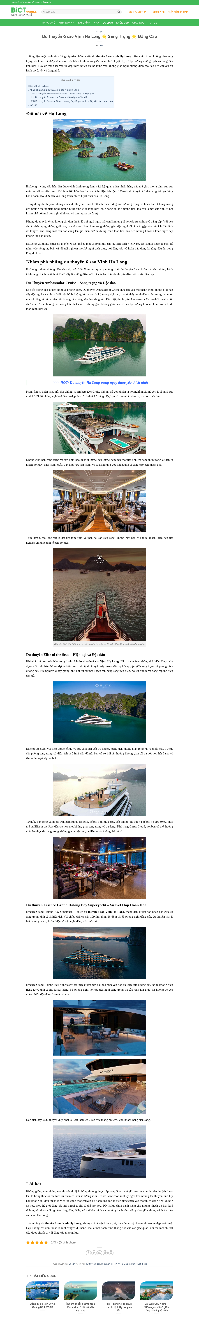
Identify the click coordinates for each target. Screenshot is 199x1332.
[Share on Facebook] (88, 1252)
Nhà (96, 22)
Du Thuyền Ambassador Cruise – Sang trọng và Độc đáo (62, 93)
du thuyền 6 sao (93, 1264)
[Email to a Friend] (99, 1252)
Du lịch (108, 22)
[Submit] (119, 12)
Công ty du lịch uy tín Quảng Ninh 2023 (43, 1305)
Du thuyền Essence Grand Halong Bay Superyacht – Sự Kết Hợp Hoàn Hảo (72, 101)
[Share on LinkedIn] (110, 1252)
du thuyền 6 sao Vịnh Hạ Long (114, 1264)
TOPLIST (153, 22)
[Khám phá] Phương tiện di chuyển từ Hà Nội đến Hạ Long (80, 1307)
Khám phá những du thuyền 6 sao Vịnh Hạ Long (53, 89)
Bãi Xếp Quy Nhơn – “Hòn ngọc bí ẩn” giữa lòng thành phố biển (156, 1307)
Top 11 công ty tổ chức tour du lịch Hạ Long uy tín (118, 1307)
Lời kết (32, 104)
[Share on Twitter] (94, 1252)
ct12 (101, 45)
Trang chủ (47, 22)
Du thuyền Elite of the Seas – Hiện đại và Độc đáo (59, 97)
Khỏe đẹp (122, 22)
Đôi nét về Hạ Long (38, 85)
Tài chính (84, 22)
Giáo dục (138, 22)
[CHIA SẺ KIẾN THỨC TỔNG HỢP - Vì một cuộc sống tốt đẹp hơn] (24, 11)
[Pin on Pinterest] (105, 1252)
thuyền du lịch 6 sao (138, 1264)
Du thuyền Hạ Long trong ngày (93, 382)
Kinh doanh (66, 22)
